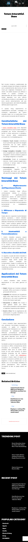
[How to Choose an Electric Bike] (6, 467)
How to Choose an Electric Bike (17, 468)
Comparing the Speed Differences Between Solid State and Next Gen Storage (18, 390)
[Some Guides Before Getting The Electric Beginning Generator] (6, 456)
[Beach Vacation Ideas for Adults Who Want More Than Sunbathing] (6, 444)
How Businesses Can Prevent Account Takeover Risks (17, 400)
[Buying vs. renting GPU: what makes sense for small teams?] (5, 409)
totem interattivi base (10, 373)
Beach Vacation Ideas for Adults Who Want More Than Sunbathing (19, 444)
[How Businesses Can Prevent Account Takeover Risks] (5, 399)
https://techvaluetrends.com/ (14, 421)
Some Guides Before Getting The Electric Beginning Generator (18, 456)
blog (13, 396)
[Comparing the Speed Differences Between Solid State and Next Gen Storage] (5, 388)
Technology (15, 385)
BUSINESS (4, 28)
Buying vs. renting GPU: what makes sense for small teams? (18, 410)
